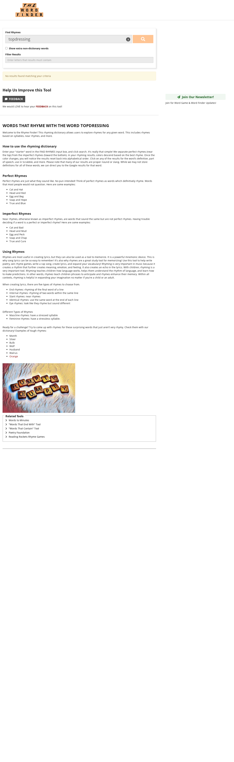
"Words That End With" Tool (25, 424)
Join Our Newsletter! (197, 97)
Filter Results (13, 54)
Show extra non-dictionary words (28, 48)
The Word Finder (29, 10)
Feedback (15, 99)
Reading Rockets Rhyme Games (27, 436)
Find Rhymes (13, 32)
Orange (13, 356)
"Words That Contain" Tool (24, 428)
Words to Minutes (19, 420)
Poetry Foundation (19, 432)
